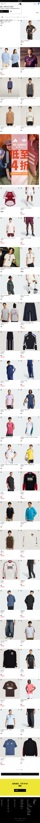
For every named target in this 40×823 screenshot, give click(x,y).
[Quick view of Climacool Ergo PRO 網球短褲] (21, 188)
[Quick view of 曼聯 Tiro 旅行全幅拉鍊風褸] (1, 275)
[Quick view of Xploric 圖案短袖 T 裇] (1, 303)
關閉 (11, 11)
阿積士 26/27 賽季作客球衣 (25, 40)
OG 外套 (22, 758)
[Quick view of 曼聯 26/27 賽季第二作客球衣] (21, 248)
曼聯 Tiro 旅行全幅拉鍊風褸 (5, 295)
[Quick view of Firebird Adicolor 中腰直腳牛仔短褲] (21, 303)
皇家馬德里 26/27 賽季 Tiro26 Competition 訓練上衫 (29, 437)
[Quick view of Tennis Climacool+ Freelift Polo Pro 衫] (1, 218)
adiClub (22, 808)
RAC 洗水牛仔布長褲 (4, 640)
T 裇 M (2, 550)
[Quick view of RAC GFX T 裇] (1, 679)
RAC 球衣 (22, 492)
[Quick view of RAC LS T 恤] (21, 530)
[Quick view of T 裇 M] (1, 530)
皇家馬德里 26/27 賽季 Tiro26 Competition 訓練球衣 (9, 464)
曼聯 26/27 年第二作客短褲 (25, 295)
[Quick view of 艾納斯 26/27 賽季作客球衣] (21, 389)
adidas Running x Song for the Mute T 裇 (28, 126)
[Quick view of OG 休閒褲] (21, 709)
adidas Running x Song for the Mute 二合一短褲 (9, 98)
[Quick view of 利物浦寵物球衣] (1, 188)
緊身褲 (24, 17)
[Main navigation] (2, 4)
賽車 (8, 806)
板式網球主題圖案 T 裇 (24, 699)
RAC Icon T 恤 (3, 758)
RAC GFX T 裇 (3, 699)
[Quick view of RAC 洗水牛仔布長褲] (1, 620)
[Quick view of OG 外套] (21, 738)
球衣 (21, 17)
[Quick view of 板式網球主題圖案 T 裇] (21, 679)
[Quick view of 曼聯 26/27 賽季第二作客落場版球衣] (1, 248)
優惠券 (28, 808)
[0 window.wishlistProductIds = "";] (5, 4)
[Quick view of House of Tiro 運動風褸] (1, 361)
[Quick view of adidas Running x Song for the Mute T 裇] (21, 106)
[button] (18, 20)
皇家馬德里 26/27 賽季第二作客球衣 (6, 437)
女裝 (14, 803)
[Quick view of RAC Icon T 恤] (1, 738)
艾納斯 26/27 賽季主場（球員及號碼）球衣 (27, 464)
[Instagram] (34, 803)
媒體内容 (22, 806)
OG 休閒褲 (22, 729)
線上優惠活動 (29, 811)
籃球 (8, 808)
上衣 (4, 17)
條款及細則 (20, 818)
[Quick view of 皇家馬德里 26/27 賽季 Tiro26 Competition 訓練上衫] (21, 417)
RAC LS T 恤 (22, 550)
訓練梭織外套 (3, 610)
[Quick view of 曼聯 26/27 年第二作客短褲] (21, 275)
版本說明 (24, 818)
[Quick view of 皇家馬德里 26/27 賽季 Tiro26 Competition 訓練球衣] (1, 444)
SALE (27, 17)
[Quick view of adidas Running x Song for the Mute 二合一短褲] (1, 78)
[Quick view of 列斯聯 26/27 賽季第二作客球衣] (1, 20)
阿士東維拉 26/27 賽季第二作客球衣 (6, 729)
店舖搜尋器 (28, 814)
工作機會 (22, 803)
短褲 (14, 17)
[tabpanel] (20, 397)
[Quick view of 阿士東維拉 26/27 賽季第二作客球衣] (1, 709)
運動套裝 (17, 17)
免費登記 (16, 790)
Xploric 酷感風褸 (24, 522)
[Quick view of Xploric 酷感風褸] (21, 502)
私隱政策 (16, 818)
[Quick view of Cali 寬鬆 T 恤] (1, 502)
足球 (8, 803)
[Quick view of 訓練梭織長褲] (21, 560)
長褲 (12, 17)
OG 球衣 (22, 669)
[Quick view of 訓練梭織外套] (1, 590)
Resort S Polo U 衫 (4, 68)
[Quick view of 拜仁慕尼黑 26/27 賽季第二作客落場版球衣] (21, 48)
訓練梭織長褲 (23, 580)
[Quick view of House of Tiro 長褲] (21, 361)
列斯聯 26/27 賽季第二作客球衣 (6, 21)
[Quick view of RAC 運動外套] (21, 332)
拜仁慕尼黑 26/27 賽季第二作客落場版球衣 (27, 68)
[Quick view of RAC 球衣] (21, 472)
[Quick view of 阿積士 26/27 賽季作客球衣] (21, 20)
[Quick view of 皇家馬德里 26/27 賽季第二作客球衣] (1, 417)
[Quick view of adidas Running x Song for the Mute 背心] (21, 78)
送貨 (27, 803)
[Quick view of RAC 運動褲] (1, 332)
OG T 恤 (2, 492)
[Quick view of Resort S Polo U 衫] (1, 48)
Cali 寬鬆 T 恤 (3, 522)
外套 (9, 17)
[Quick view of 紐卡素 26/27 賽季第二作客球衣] (1, 389)
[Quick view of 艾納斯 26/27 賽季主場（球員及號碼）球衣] (21, 444)
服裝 (2, 17)
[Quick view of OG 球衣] (21, 649)
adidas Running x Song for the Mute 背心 (28, 98)
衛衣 (7, 17)
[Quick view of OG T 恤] (1, 472)
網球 (8, 811)
